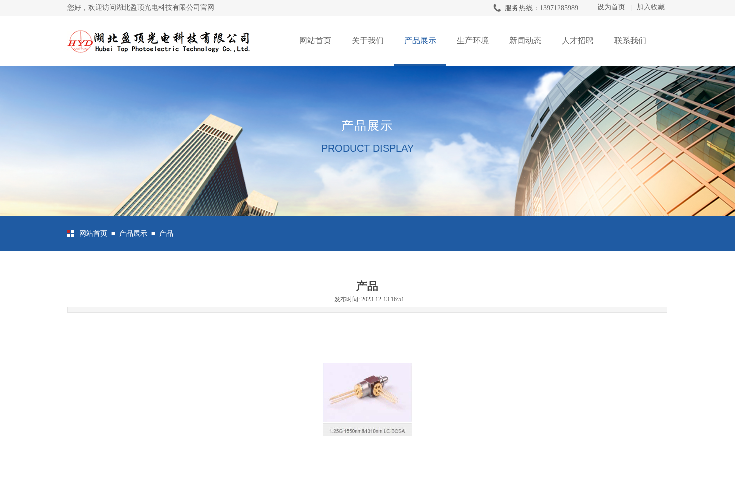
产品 (167, 234)
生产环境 (473, 40)
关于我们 (368, 40)
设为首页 (612, 7)
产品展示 (420, 40)
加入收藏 (651, 7)
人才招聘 (578, 40)
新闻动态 (526, 40)
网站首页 (316, 40)
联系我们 (630, 40)
